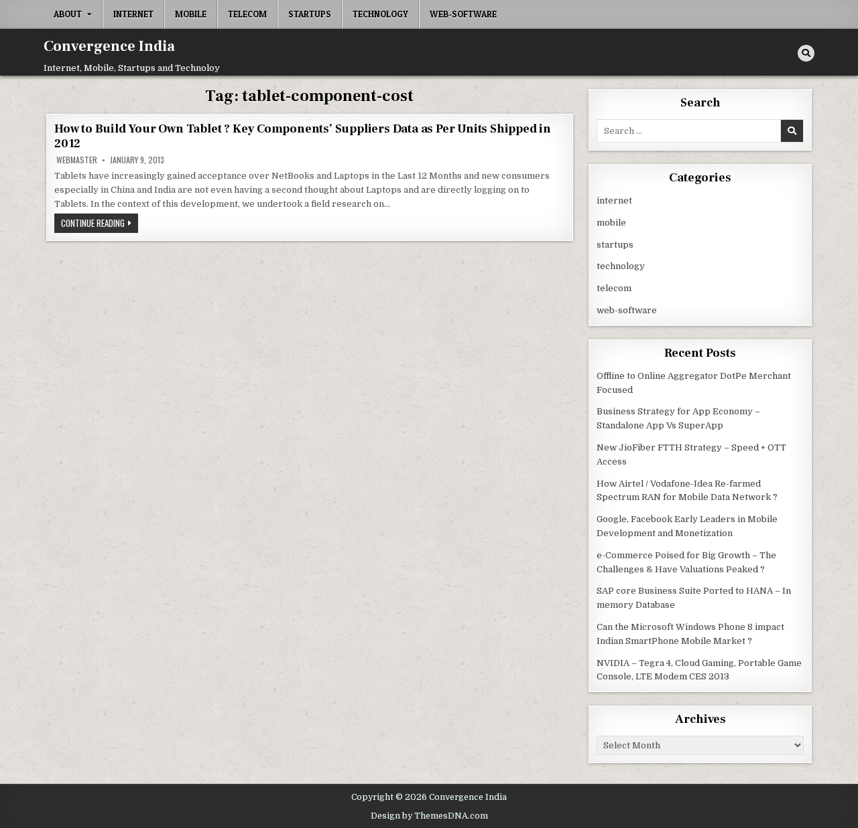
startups (309, 14)
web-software (463, 14)
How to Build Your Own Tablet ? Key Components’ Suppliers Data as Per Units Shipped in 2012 (302, 136)
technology (380, 14)
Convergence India (109, 46)
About (68, 14)
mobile (190, 14)
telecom (247, 14)
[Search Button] (806, 53)
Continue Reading (99, 224)
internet (133, 14)
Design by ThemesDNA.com (429, 816)
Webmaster (76, 160)
